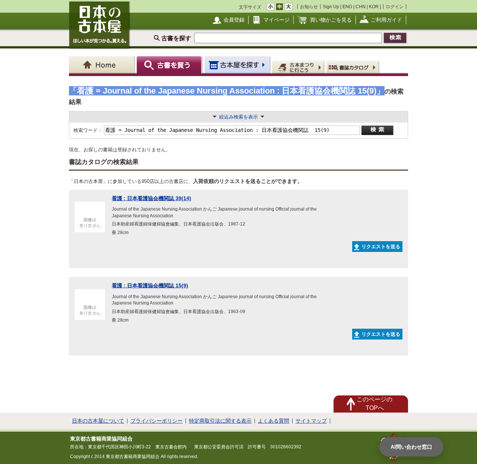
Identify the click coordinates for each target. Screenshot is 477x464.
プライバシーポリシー (156, 421)
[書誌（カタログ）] (353, 66)
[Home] (102, 64)
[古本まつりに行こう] (298, 66)
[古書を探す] (170, 64)
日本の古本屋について (98, 421)
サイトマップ (311, 421)
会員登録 (234, 20)
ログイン (395, 6)
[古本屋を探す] (237, 64)
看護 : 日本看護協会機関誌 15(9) (150, 285)
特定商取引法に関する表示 (220, 421)
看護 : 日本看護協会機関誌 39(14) (151, 198)
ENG (347, 6)
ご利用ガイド (386, 20)
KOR (374, 6)
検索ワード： (87, 130)
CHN (361, 6)
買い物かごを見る (331, 20)
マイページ (276, 20)
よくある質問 (273, 421)
